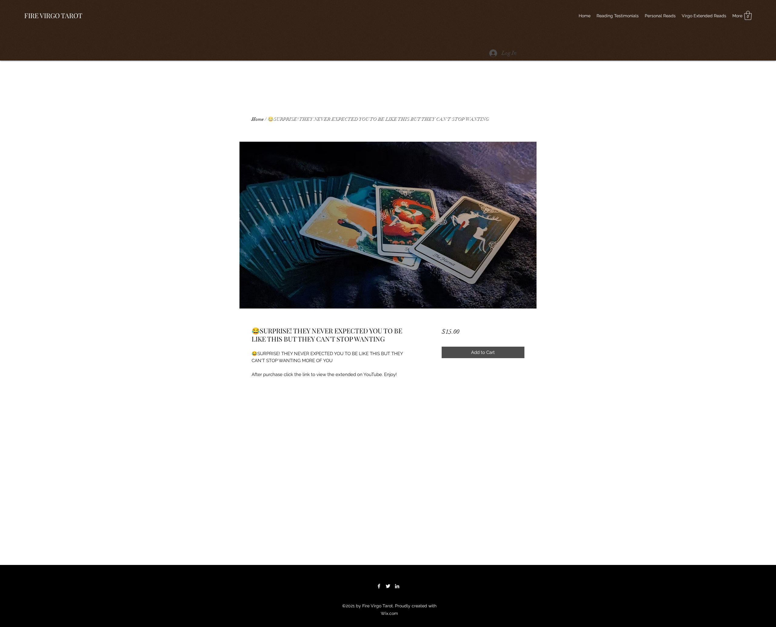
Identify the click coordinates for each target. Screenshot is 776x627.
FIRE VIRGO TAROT (53, 15)
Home (258, 119)
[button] (748, 15)
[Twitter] (388, 586)
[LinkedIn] (397, 586)
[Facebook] (379, 586)
